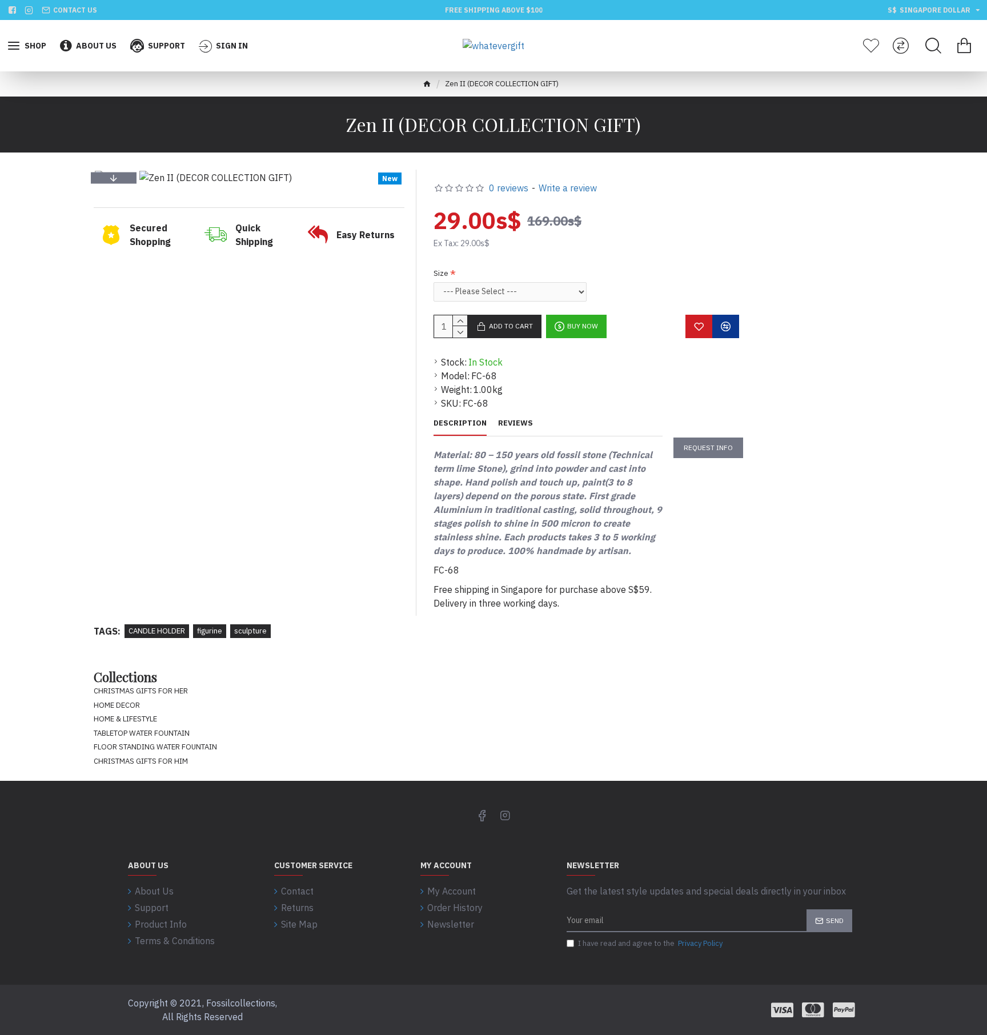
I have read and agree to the (650, 943)
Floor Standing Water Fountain (155, 747)
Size (441, 273)
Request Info (708, 447)
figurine (209, 631)
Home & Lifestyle (125, 719)
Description (460, 423)
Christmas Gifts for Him (141, 761)
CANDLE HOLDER (157, 631)
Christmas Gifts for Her (141, 691)
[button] (114, 177)
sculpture (250, 631)
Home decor (117, 705)
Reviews (515, 423)
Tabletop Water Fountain (142, 733)
